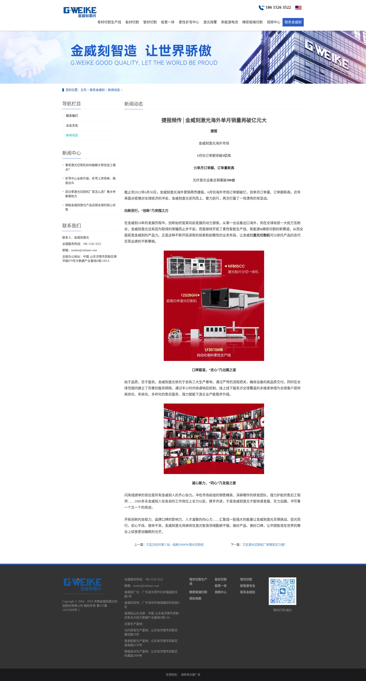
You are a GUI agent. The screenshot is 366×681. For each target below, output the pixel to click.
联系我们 (72, 115)
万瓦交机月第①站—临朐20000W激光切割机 (175, 544)
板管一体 (168, 22)
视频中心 (273, 22)
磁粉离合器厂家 (190, 674)
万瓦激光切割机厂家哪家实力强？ (265, 544)
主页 (83, 90)
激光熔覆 (210, 22)
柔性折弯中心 (189, 22)
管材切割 (150, 22)
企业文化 (72, 125)
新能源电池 (229, 22)
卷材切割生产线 (109, 22)
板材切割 (132, 22)
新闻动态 (114, 90)
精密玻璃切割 (252, 22)
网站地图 (195, 598)
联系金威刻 (293, 22)
